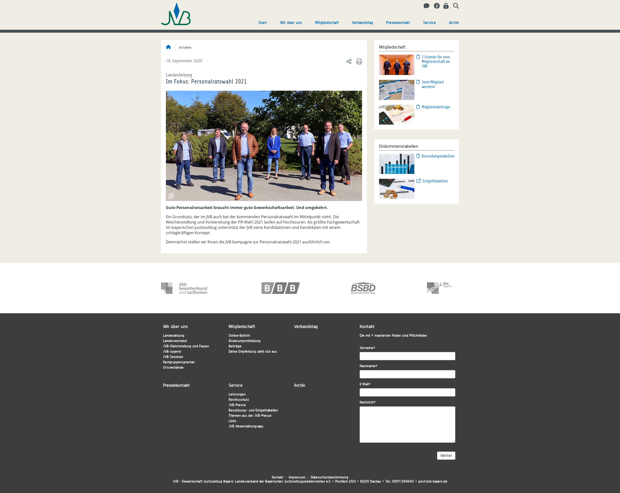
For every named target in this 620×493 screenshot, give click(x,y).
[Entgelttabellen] (396, 188)
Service (429, 22)
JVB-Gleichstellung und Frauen (186, 346)
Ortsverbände (173, 368)
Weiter (446, 455)
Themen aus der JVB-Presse (250, 416)
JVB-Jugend (172, 352)
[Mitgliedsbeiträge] (396, 114)
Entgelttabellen (435, 181)
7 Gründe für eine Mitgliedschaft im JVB (436, 61)
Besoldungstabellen (438, 156)
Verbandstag (362, 22)
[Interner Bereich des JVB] (445, 6)
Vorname (367, 348)
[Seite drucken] (358, 61)
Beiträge (235, 346)
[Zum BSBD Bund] (374, 288)
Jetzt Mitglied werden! (433, 84)
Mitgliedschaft (327, 22)
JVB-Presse (237, 405)
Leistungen (237, 394)
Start (262, 22)
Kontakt (277, 477)
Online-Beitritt (239, 336)
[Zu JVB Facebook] (435, 6)
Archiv (454, 22)
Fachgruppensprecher (179, 362)
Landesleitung (173, 336)
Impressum (297, 477)
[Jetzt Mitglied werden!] (396, 89)
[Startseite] (168, 47)
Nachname (369, 366)
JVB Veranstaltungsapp (246, 426)
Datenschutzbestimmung (329, 477)
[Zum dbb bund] (184, 288)
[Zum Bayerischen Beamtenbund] (285, 288)
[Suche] (454, 6)
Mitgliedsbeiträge (436, 107)
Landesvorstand (175, 341)
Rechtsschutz (239, 400)
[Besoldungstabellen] (396, 163)
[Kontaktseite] (425, 6)
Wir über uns (291, 22)
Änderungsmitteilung (245, 341)
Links (232, 421)
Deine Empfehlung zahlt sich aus (253, 352)
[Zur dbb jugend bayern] (450, 288)
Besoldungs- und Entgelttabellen (253, 410)
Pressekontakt (398, 22)
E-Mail (365, 384)
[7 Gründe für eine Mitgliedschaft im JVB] (396, 64)
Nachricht (368, 402)
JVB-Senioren (173, 357)
